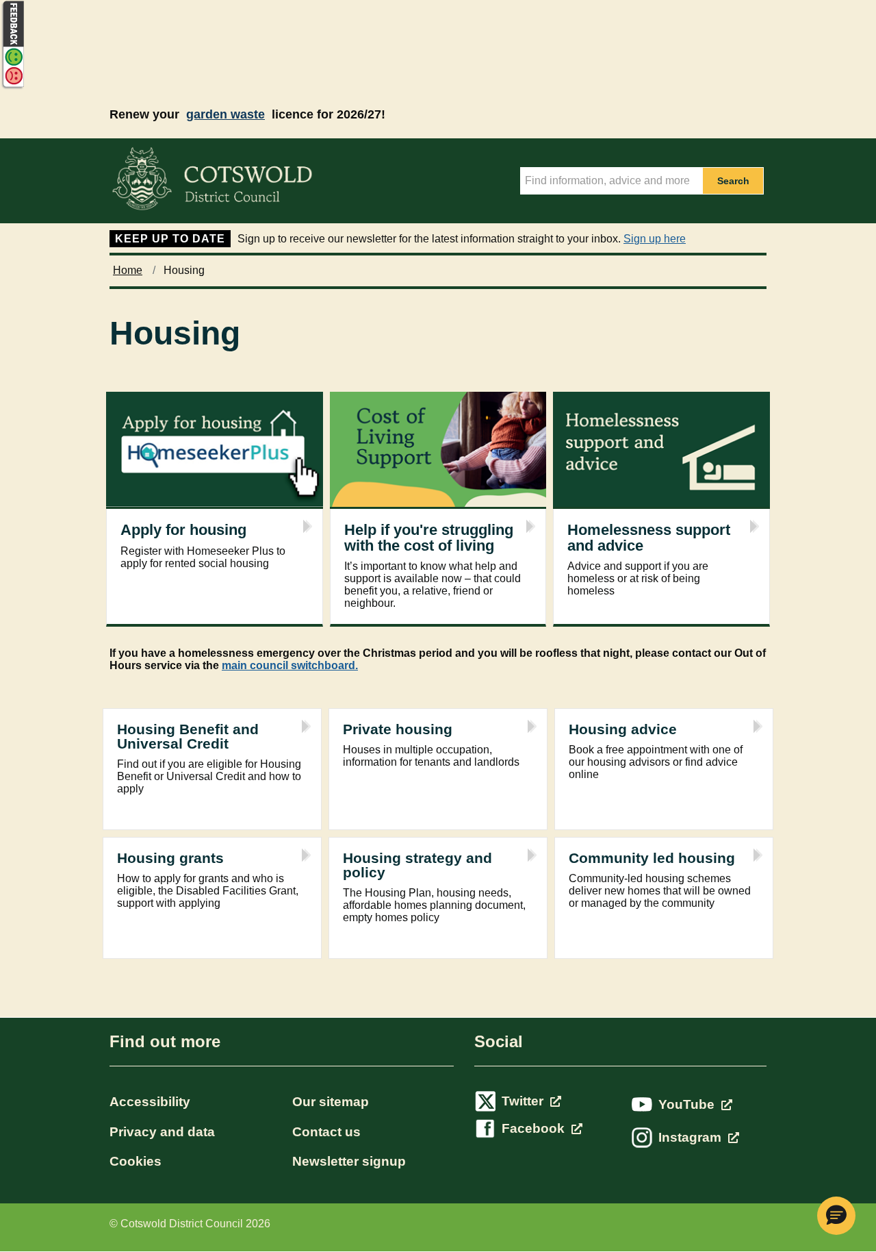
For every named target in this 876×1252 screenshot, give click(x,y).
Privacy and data (162, 1132)
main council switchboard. (290, 665)
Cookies (136, 1161)
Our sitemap (330, 1101)
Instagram (691, 1137)
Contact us (326, 1132)
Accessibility (150, 1101)
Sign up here (654, 239)
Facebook (535, 1128)
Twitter (524, 1101)
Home (127, 270)
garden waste (225, 114)
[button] (836, 1216)
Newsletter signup (349, 1161)
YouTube (688, 1104)
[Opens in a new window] (12, 86)
